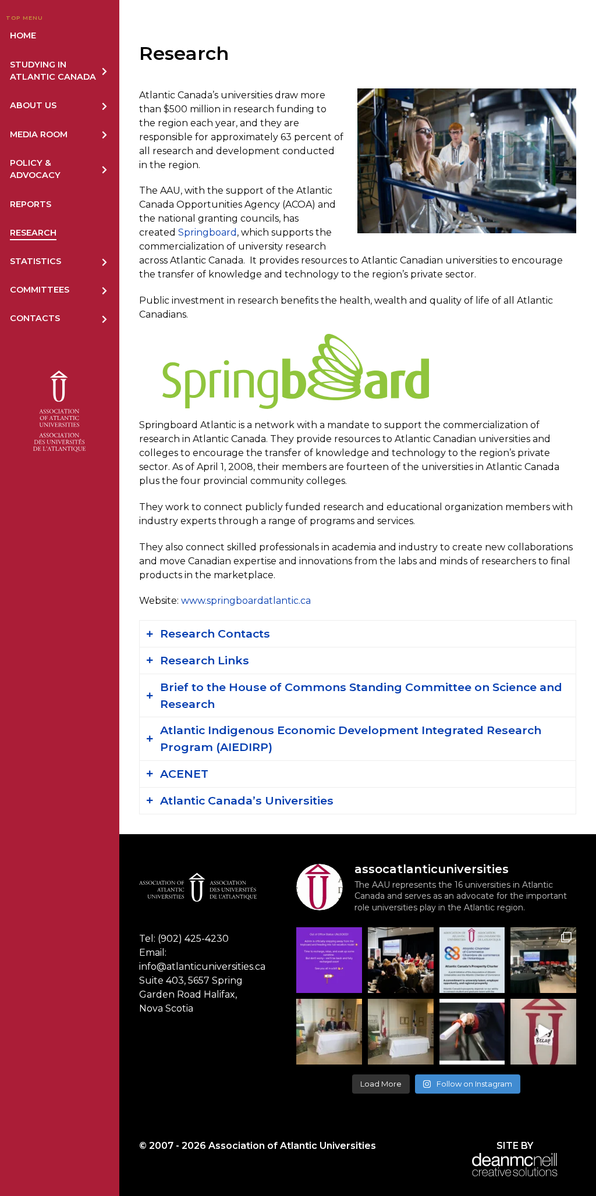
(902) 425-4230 (193, 938)
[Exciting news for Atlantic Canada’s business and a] (472, 960)
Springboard (207, 232)
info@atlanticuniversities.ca (202, 966)
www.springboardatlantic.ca (246, 600)
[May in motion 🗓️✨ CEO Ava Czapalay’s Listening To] (543, 1032)
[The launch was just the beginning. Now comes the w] (401, 960)
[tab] (357, 633)
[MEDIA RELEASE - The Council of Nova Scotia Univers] (329, 1032)
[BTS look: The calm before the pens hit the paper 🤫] (401, 1032)
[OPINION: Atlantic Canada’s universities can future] (472, 1032)
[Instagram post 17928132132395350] (329, 960)
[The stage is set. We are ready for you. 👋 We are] (543, 960)
